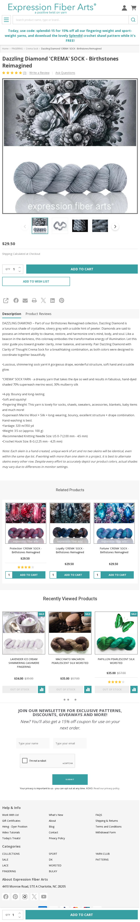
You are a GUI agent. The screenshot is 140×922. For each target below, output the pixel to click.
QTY (7, 269)
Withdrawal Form (106, 832)
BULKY (53, 871)
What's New (56, 815)
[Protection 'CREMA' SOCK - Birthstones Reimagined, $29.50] (25, 523)
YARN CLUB (103, 853)
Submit (70, 779)
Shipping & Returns (107, 820)
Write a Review (39, 73)
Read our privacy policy (106, 788)
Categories (11, 846)
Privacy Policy (57, 838)
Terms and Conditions (109, 826)
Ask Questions (65, 73)
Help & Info (11, 807)
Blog (51, 826)
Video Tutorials (11, 832)
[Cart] (134, 8)
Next (115, 226)
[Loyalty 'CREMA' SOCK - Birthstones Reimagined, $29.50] (70, 523)
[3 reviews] (12, 73)
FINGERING (9, 871)
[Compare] (10, 689)
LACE (5, 865)
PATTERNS (102, 859)
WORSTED (55, 865)
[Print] (34, 300)
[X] (43, 300)
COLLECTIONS (11, 853)
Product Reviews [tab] (38, 314)
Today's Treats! (11, 838)
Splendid (76, 35)
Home (5, 48)
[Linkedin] (52, 300)
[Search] (133, 19)
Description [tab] (11, 314)
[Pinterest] (61, 300)
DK (50, 859)
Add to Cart (82, 269)
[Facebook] (16, 300)
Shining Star (131, 659)
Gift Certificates (11, 820)
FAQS (99, 815)
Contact (53, 832)
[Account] (124, 8)
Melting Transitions (85, 659)
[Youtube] (43, 896)
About (52, 820)
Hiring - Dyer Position (14, 826)
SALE (5, 859)
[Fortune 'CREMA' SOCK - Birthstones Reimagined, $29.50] (114, 523)
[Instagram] (24, 896)
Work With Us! (10, 815)
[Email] (25, 300)
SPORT (53, 853)
